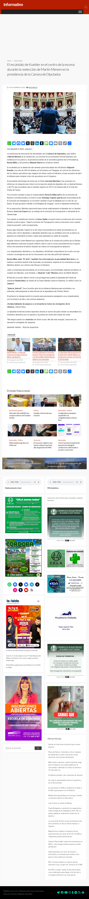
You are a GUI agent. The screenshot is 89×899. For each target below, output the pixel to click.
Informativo (14, 891)
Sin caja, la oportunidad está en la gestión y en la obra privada (64, 781)
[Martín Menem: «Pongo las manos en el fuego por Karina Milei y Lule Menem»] (18, 344)
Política (36, 410)
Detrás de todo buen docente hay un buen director (64, 745)
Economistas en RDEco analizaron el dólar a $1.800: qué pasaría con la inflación (65, 789)
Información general (16, 410)
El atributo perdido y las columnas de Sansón (65, 775)
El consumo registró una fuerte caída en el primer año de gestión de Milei (43, 445)
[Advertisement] (44, 35)
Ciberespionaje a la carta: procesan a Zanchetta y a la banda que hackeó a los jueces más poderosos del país (63, 854)
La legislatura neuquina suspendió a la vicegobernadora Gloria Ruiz (67, 416)
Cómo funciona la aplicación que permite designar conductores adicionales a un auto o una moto (69, 446)
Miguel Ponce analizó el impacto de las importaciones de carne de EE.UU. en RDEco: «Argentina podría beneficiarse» (65, 833)
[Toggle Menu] (80, 12)
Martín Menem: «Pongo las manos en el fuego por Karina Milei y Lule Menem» (17, 355)
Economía (37, 440)
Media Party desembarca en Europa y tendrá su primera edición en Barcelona (65, 796)
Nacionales (18, 61)
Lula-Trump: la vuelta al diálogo (60, 803)
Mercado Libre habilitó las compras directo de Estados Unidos (20, 415)
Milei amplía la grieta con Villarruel (19, 444)
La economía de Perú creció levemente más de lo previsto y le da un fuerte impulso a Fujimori (65, 823)
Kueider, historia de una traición (43, 414)
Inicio (9, 61)
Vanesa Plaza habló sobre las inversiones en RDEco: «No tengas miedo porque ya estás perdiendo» (65, 844)
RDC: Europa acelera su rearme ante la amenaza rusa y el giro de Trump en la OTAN (65, 863)
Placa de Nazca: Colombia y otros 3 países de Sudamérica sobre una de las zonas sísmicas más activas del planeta (64, 754)
